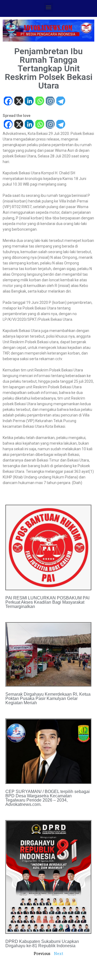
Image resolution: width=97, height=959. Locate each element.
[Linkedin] (29, 101)
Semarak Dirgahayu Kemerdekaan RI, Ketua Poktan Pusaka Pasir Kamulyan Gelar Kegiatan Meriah (48, 698)
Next (58, 953)
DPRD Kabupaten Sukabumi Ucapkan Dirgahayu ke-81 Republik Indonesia (42, 943)
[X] (18, 101)
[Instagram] (50, 101)
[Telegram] (60, 101)
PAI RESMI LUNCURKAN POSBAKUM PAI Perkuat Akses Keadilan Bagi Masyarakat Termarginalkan (47, 602)
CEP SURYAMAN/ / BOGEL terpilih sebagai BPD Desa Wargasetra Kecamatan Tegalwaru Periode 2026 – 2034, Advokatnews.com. (47, 798)
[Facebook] (8, 101)
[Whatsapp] (39, 101)
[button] (48, 7)
